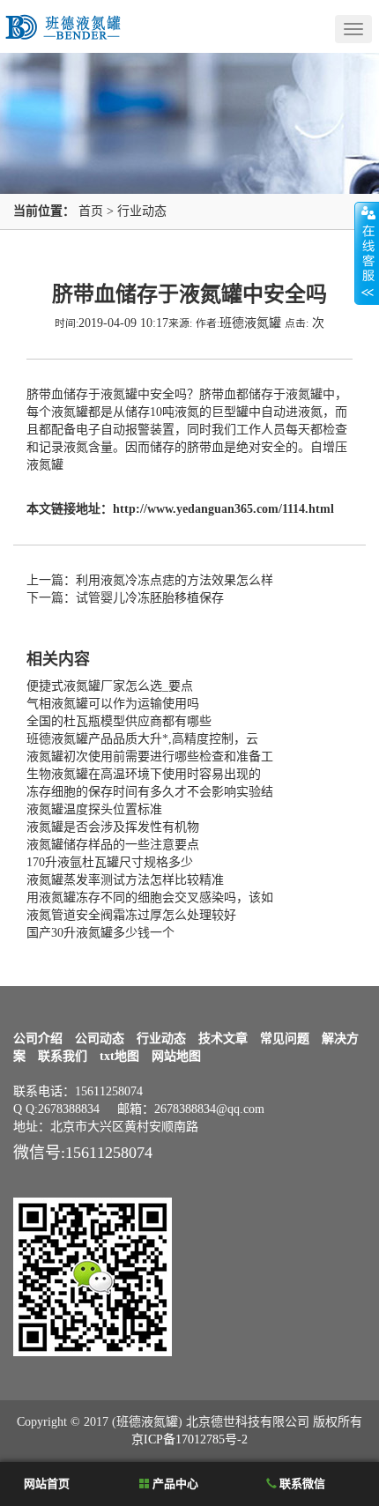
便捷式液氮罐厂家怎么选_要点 (109, 686)
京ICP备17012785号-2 (189, 1439)
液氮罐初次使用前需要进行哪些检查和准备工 (149, 756)
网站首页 (45, 1483)
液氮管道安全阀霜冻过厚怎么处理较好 (131, 915)
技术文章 (223, 1038)
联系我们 (62, 1056)
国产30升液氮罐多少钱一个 (100, 932)
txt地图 (119, 1056)
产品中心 (174, 1483)
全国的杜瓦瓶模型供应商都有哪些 (119, 721)
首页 (90, 211)
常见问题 (284, 1038)
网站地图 (176, 1056)
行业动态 (142, 211)
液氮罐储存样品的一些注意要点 (112, 844)
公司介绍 (38, 1038)
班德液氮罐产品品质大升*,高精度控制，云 (142, 739)
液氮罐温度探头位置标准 (94, 809)
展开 (366, 253)
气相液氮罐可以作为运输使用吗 (112, 703)
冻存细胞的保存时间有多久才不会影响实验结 (149, 791)
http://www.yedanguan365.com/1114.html (223, 509)
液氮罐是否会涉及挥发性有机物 (112, 827)
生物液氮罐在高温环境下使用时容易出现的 (143, 774)
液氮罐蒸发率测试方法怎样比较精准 (125, 880)
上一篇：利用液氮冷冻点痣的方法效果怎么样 (149, 580)
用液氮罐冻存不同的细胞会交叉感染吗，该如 (149, 897)
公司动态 (99, 1038)
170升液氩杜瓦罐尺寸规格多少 (109, 862)
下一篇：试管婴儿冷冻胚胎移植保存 (125, 598)
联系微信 (301, 1483)
